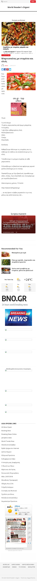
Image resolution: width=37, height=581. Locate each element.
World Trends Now (7, 441)
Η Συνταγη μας (6, 55)
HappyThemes (31, 578)
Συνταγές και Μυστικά (9, 491)
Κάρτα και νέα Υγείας (8, 470)
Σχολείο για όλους (7, 494)
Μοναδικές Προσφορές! (9, 480)
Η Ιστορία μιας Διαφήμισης (10, 462)
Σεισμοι (14, 567)
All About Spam (6, 427)
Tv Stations (22, 567)
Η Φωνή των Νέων (7, 466)
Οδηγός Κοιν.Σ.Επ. (7, 484)
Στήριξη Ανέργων (7, 487)
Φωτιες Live (6, 564)
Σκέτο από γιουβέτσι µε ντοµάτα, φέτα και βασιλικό (22, 269)
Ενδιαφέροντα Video (8, 459)
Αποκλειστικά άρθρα (8, 445)
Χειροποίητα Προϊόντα (9, 501)
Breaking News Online (9, 434)
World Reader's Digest (18, 7)
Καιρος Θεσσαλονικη (28, 564)
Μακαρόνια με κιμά (19, 253)
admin (6, 65)
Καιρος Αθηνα (16, 564)
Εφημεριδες (6, 567)
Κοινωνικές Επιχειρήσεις (10, 473)
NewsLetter (31, 567)
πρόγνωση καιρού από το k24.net (15, 550)
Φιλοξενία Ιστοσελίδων (9, 498)
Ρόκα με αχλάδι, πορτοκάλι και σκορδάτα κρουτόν (23, 261)
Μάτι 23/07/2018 (7, 477)
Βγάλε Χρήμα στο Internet (10, 448)
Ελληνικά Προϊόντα (8, 455)
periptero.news (6, 438)
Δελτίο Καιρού (6, 452)
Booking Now (6, 431)
